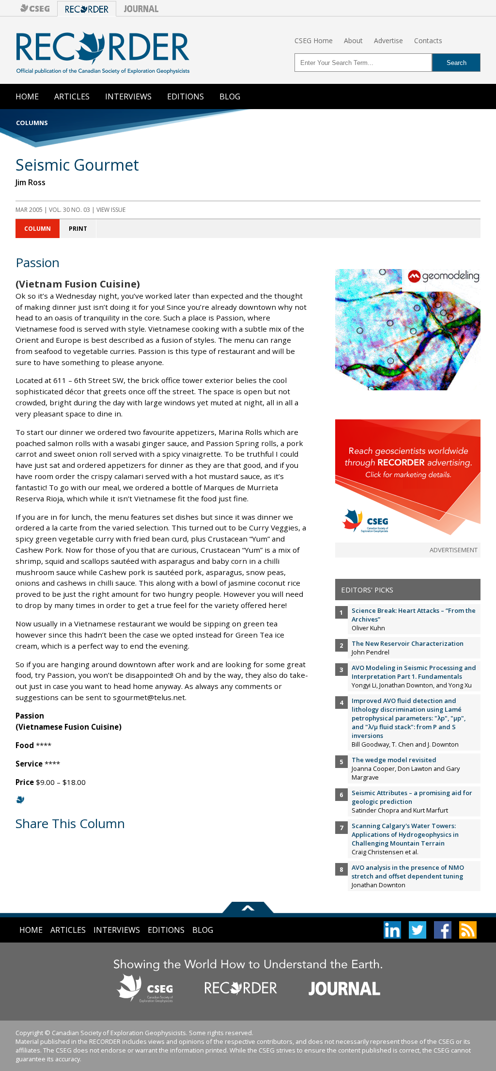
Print (78, 228)
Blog (229, 96)
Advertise (388, 40)
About (353, 40)
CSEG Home (313, 40)
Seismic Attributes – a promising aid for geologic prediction (412, 797)
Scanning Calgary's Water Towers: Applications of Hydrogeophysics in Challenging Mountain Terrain (405, 834)
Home (27, 96)
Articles (72, 96)
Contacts (428, 40)
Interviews (128, 96)
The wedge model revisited (394, 759)
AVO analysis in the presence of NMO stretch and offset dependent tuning (408, 871)
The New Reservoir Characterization (408, 643)
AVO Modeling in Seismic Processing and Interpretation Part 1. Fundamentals (414, 672)
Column (37, 228)
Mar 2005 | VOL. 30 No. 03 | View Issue (70, 210)
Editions (185, 96)
